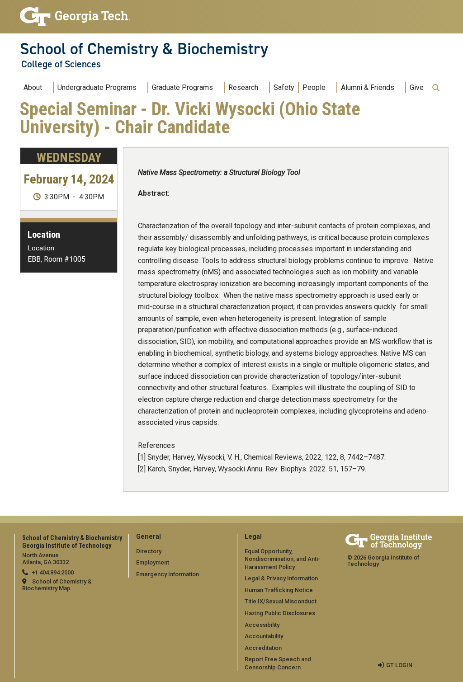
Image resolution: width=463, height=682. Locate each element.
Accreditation (263, 647)
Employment (152, 562)
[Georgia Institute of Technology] (75, 13)
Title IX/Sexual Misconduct (281, 601)
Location (44, 234)
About (33, 87)
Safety (284, 87)
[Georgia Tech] (388, 539)
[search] (436, 87)
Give (417, 87)
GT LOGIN (399, 665)
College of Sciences (61, 64)
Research (243, 87)
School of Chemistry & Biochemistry (144, 49)
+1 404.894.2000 (53, 572)
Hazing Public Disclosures (280, 613)
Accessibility (262, 624)
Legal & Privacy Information (281, 578)
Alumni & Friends (367, 87)
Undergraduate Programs (97, 87)
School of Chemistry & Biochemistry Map (57, 585)
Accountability (264, 636)
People (314, 87)
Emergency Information (167, 574)
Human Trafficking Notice (279, 590)
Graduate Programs (182, 87)
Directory (148, 551)
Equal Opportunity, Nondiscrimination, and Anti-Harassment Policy (282, 559)
